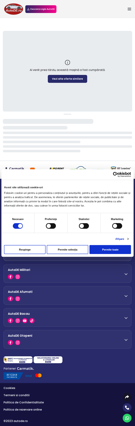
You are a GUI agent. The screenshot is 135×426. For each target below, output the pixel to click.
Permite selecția (67, 249)
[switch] (51, 226)
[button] (67, 273)
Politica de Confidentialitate (24, 402)
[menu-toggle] (129, 9)
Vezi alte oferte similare (67, 79)
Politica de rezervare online (23, 410)
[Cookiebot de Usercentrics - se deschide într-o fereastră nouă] (115, 174)
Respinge (25, 249)
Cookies (9, 388)
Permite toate (110, 249)
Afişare (119, 238)
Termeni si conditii (17, 395)
